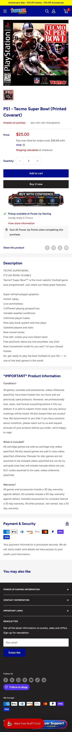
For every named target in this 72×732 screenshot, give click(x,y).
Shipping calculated (27, 150)
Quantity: (8, 160)
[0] (66, 11)
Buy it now (36, 184)
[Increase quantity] (37, 160)
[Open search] (47, 11)
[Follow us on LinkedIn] (44, 680)
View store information (21, 223)
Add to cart (36, 173)
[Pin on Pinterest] (53, 247)
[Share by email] (66, 247)
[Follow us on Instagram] (18, 680)
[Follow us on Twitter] (12, 680)
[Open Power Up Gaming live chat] (48, 724)
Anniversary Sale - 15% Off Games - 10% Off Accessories (36, 2)
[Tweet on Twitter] (60, 247)
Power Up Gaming (14, 123)
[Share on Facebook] (47, 247)
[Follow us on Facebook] (5, 680)
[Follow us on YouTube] (31, 680)
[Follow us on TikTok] (37, 680)
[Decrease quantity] (19, 160)
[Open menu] (5, 11)
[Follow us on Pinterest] (24, 680)
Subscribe (14, 652)
